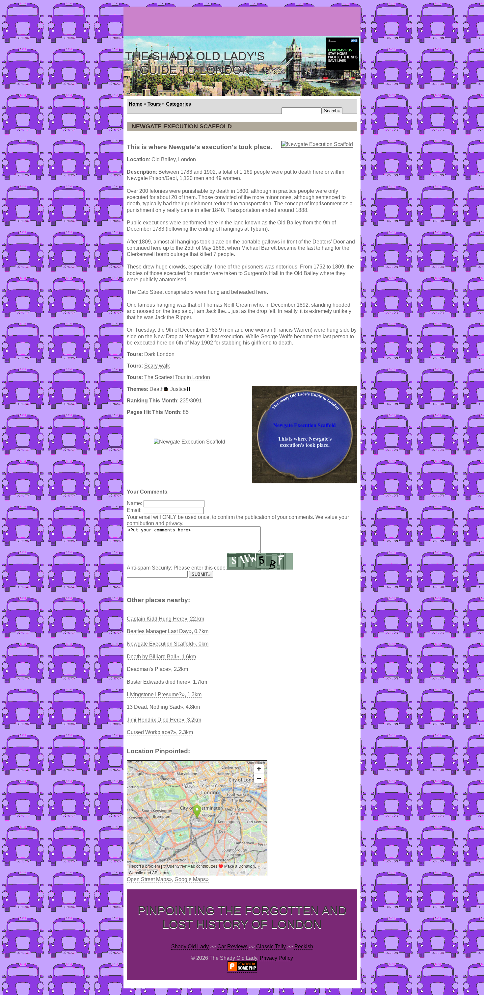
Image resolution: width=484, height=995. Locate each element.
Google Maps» (192, 879)
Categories (178, 104)
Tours (154, 104)
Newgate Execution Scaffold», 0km (167, 644)
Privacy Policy (276, 958)
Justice (178, 389)
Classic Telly (271, 946)
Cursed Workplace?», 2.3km (160, 732)
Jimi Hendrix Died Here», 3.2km (164, 720)
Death (156, 389)
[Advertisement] (243, 21)
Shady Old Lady (190, 946)
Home (135, 104)
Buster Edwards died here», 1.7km (167, 682)
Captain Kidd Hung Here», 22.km (165, 619)
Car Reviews (232, 946)
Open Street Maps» (149, 879)
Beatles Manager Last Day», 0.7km (167, 631)
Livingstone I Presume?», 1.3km (164, 694)
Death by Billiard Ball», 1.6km (161, 656)
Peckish (303, 946)
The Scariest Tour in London (177, 377)
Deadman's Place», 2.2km (157, 669)
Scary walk (157, 366)
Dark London (159, 354)
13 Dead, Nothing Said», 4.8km (163, 707)
